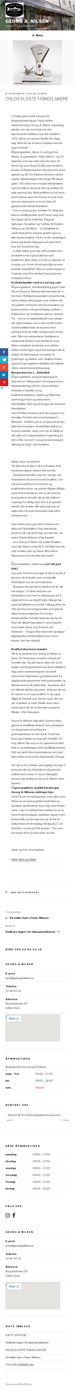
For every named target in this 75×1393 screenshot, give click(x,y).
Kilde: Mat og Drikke (23, 859)
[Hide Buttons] (2, 388)
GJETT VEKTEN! (15, 1335)
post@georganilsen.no (19, 978)
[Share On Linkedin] (4, 375)
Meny (39, 35)
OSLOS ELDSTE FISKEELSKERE (26, 1350)
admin (42, 93)
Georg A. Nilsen (27, 21)
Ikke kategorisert (25, 892)
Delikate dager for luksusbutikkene (27, 1342)
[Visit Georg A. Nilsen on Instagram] (7, 1216)
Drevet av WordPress (18, 1384)
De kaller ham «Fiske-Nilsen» (23, 1357)
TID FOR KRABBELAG (19, 1364)
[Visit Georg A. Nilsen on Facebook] (13, 1216)
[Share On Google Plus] (4, 367)
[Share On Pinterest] (4, 382)
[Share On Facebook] (4, 352)
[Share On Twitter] (4, 359)
